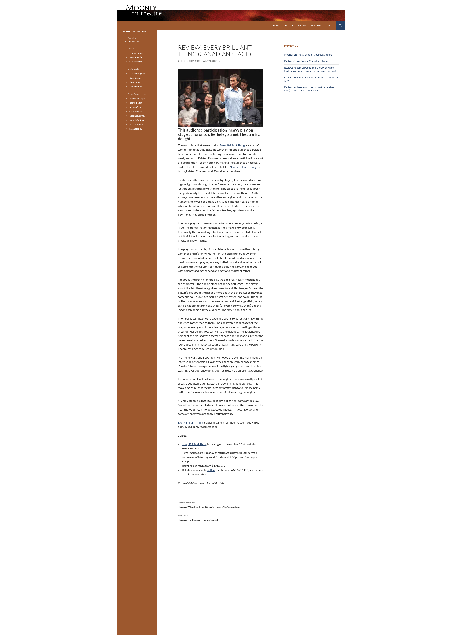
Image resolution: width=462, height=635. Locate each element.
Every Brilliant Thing (232, 145)
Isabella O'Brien (137, 120)
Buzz (331, 25)
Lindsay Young (136, 53)
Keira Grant (134, 78)
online (211, 470)
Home (276, 25)
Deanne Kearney (137, 115)
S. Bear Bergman (137, 73)
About (287, 25)
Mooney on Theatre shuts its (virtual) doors (308, 54)
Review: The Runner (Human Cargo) (198, 517)
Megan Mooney (132, 41)
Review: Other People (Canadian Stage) (306, 61)
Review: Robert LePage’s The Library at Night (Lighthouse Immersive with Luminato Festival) (310, 69)
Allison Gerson (136, 107)
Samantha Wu (136, 61)
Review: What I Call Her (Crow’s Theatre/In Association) (209, 504)
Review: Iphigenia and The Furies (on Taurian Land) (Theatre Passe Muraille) (309, 89)
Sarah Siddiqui (136, 128)
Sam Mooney (212, 61)
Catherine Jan (135, 111)
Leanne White (135, 57)
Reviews (302, 25)
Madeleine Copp (137, 98)
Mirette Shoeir (136, 124)
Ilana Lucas (134, 82)
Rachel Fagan (135, 102)
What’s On (316, 25)
